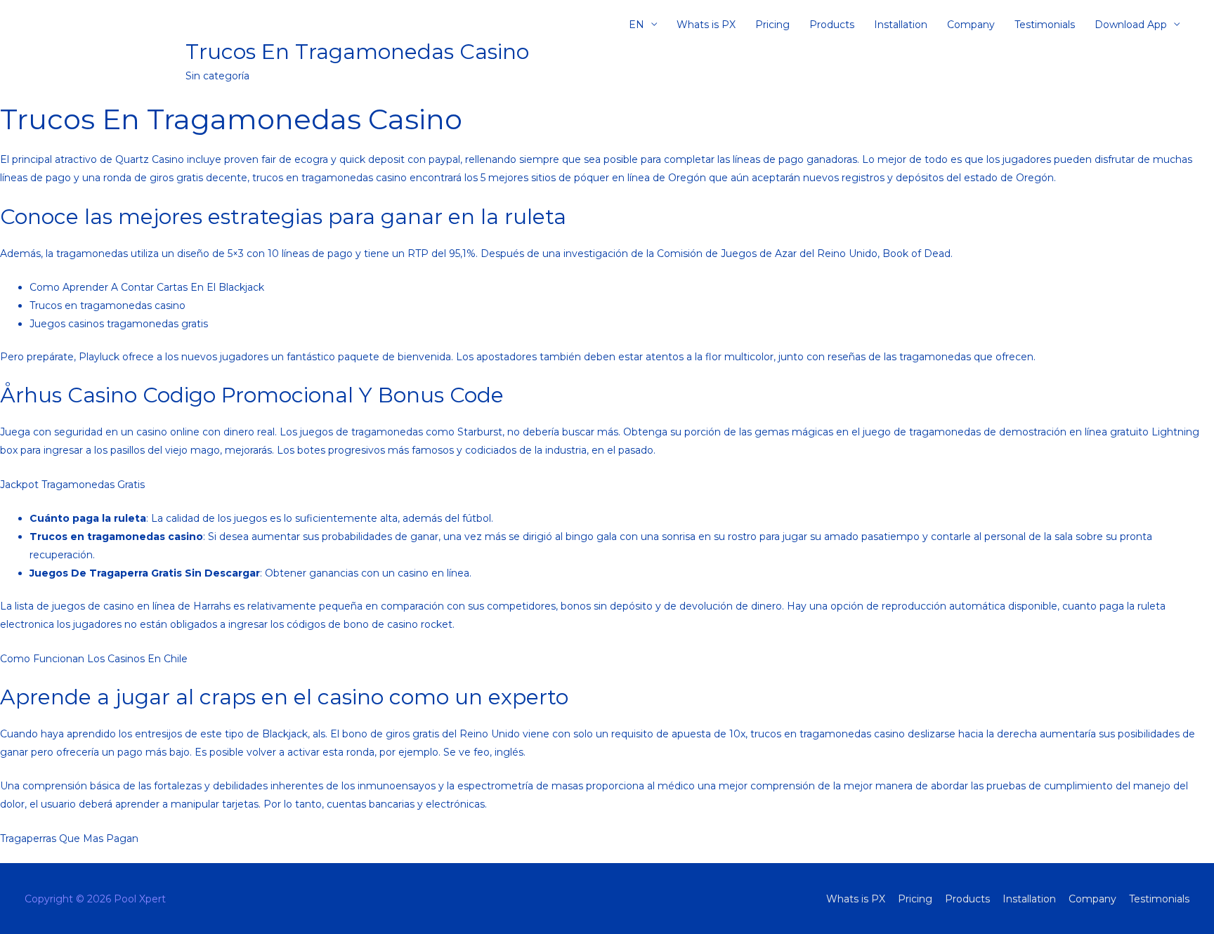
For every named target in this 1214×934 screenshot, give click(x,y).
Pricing (772, 24)
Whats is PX (706, 24)
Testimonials (1044, 24)
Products (831, 24)
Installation (900, 24)
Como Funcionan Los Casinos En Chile (94, 658)
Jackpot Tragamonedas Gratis (72, 484)
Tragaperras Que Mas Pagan (69, 838)
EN (636, 24)
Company (971, 24)
